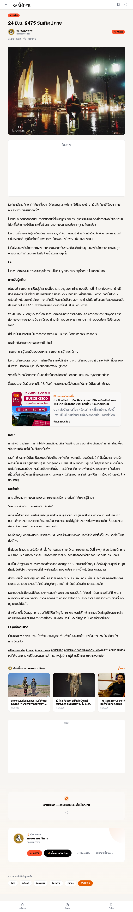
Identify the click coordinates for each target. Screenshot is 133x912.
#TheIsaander (16, 650)
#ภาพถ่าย (56, 883)
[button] (66, 91)
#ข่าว (13, 883)
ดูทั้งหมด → (85, 883)
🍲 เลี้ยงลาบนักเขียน (58, 853)
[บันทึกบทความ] (118, 4)
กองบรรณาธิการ (37, 838)
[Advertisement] (66, 171)
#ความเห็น (40, 883)
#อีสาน (68, 650)
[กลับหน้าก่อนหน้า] (6, 4)
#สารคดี (25, 883)
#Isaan (30, 650)
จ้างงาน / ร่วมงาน (82, 853)
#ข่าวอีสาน (78, 650)
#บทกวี (70, 883)
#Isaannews (42, 650)
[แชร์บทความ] (125, 4)
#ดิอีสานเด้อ (92, 650)
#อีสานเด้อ (57, 650)
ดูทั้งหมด (121, 668)
